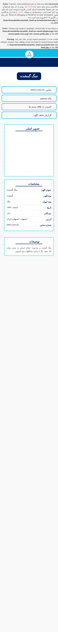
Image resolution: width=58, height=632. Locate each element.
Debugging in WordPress (26, 15)
